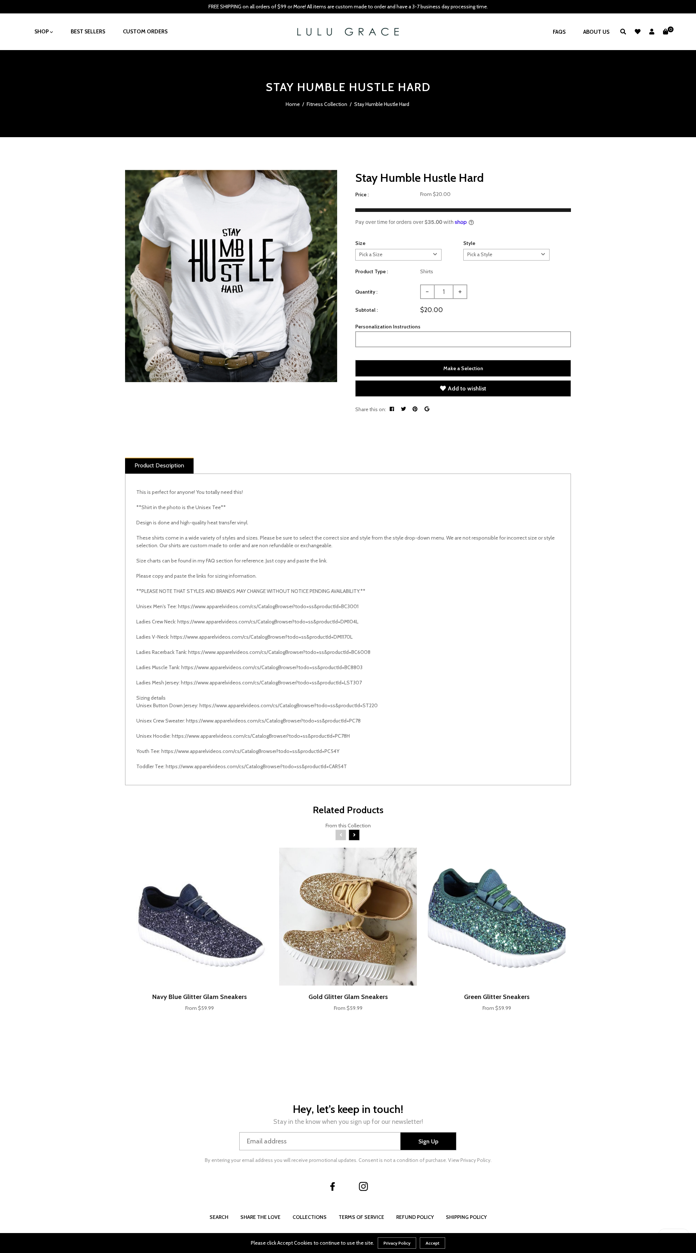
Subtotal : (366, 310)
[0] (665, 31)
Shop (42, 31)
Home (293, 104)
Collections (310, 1217)
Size (360, 243)
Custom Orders (145, 31)
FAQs (559, 32)
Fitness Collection (327, 104)
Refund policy (415, 1217)
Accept (432, 1243)
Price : (362, 194)
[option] (231, 276)
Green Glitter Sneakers (497, 997)
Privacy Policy (397, 1243)
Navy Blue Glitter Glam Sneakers (199, 997)
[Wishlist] (638, 31)
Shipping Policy (466, 1217)
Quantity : (366, 291)
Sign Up (428, 1141)
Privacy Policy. (476, 1160)
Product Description (159, 465)
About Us (596, 32)
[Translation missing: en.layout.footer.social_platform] (332, 1186)
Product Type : (371, 271)
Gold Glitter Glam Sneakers (348, 997)
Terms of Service (361, 1217)
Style (469, 243)
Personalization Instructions (387, 326)
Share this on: (370, 409)
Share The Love (260, 1217)
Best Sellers (88, 31)
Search (219, 1217)
